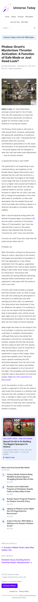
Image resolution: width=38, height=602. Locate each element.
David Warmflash (10, 66)
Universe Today (24, 8)
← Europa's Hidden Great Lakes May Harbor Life (18, 548)
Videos (13, 17)
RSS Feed (24, 22)
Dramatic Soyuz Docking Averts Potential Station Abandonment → (17, 561)
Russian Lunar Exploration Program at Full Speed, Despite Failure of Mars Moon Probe (20, 488)
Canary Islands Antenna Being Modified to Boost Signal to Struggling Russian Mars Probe (20, 476)
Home (7, 17)
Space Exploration (15, 68)
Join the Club (15, 22)
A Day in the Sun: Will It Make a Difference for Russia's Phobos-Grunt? (20, 523)
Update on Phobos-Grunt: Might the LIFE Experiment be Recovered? (20, 511)
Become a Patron (9, 586)
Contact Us (13, 591)
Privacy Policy (24, 591)
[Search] (34, 28)
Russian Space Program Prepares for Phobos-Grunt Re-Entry (21, 500)
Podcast (21, 17)
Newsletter (29, 17)
